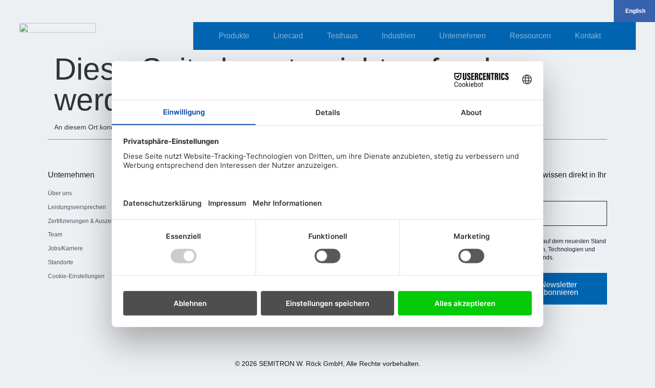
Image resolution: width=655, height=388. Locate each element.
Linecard (288, 36)
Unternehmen (462, 36)
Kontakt (588, 36)
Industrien (398, 36)
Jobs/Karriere (65, 248)
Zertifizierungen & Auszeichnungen (94, 221)
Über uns (60, 193)
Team (55, 234)
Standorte (60, 262)
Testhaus (342, 36)
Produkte (234, 36)
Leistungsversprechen (77, 207)
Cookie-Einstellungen (76, 276)
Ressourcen (530, 36)
